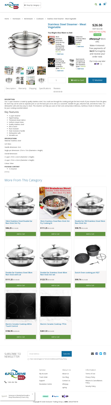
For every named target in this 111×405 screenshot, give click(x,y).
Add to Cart (78, 80)
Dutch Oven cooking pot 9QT (87, 272)
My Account (43, 374)
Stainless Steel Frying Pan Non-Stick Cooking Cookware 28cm (60, 63)
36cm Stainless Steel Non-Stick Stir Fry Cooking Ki (55, 222)
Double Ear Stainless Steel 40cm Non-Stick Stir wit (53, 273)
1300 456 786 (12, 382)
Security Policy (91, 386)
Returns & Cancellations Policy (94, 382)
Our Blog (65, 377)
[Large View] (9, 70)
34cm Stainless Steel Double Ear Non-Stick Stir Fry (19, 222)
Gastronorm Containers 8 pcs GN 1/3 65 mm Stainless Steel (80, 63)
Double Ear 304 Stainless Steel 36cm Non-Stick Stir (90, 222)
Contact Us (66, 381)
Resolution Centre (45, 384)
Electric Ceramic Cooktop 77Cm (53, 324)
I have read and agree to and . (48, 359)
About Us (65, 374)
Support (42, 381)
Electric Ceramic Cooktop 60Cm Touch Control (19, 325)
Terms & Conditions (50, 359)
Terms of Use (90, 374)
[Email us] (92, 353)
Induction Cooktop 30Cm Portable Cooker (81, 39)
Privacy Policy (63, 359)
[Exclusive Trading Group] (12, 5)
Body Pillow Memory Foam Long (18, 397)
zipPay (64, 387)
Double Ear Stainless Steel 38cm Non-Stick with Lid (19, 273)
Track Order (43, 377)
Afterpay (65, 384)
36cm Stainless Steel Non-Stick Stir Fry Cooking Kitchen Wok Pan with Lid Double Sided (60, 43)
